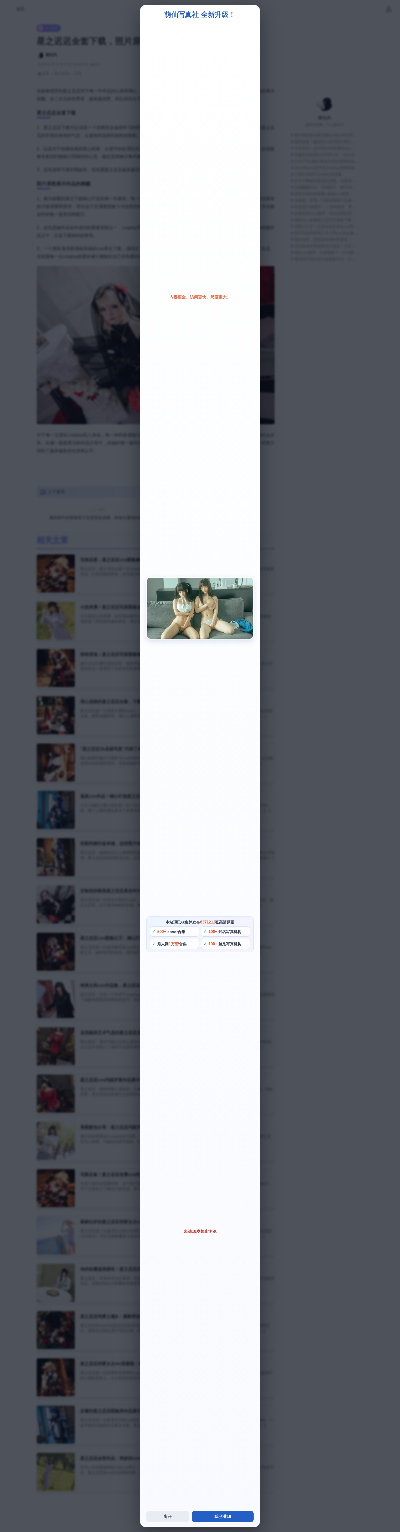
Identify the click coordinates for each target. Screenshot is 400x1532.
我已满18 (222, 1516)
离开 (168, 1516)
